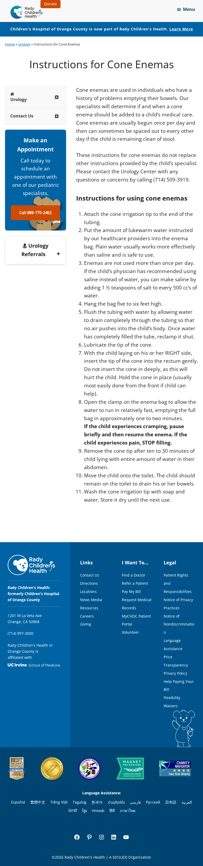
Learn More (181, 28)
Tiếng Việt (59, 802)
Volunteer (130, 632)
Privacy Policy (175, 673)
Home (10, 44)
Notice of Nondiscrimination (179, 624)
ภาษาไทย (127, 810)
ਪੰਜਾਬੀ (72, 810)
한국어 (97, 802)
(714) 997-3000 (20, 633)
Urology (24, 44)
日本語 (170, 802)
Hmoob (98, 810)
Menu (189, 9)
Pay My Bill (131, 591)
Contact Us (89, 575)
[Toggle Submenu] (57, 97)
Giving (85, 624)
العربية (187, 802)
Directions (89, 583)
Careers (87, 616)
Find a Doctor (133, 575)
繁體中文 (37, 802)
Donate (50, 3)
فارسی (135, 802)
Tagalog (79, 802)
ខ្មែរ (84, 810)
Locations (88, 591)
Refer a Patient (135, 583)
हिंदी (112, 810)
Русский (153, 802)
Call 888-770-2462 (35, 213)
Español (18, 802)
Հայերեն (116, 802)
